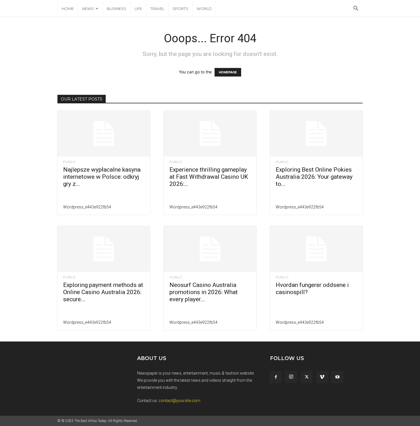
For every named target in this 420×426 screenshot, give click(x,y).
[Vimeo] (322, 377)
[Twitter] (306, 377)
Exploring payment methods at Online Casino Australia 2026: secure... (103, 292)
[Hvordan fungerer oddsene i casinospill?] (316, 249)
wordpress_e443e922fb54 (87, 207)
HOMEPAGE (228, 72)
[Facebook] (275, 377)
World (204, 8)
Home (68, 8)
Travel (157, 8)
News (88, 8)
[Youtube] (337, 377)
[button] (356, 9)
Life (138, 8)
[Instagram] (291, 377)
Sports (180, 8)
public (69, 162)
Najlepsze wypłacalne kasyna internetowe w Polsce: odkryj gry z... (102, 176)
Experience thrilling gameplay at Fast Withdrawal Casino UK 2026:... (208, 176)
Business (116, 8)
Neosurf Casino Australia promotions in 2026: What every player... (203, 292)
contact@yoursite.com (179, 400)
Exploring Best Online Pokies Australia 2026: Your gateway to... (314, 176)
